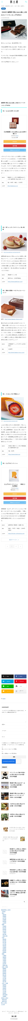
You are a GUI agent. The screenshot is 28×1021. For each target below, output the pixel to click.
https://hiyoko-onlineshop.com (16, 533)
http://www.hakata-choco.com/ (13, 319)
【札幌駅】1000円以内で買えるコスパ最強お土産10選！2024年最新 (18, 892)
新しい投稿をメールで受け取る (9, 753)
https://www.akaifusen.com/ (15, 281)
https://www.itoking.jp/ (14, 454)
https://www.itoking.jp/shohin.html (10, 421)
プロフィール (16, 1013)
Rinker (17, 135)
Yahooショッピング (15, 150)
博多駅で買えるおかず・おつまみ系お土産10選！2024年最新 (17, 785)
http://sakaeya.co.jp (13, 186)
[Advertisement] (14, 83)
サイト (3, 736)
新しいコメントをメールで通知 (9, 749)
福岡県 (4, 698)
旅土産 (14, 1016)
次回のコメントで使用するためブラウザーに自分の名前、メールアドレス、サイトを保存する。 (13, 743)
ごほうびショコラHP (21, 37)
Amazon (15, 141)
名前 (3, 724)
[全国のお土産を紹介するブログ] (14, 1)
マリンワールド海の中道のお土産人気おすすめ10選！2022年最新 (17, 774)
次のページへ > (14, 539)
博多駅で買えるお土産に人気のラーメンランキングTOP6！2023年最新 (17, 795)
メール (4, 730)
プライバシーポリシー (11, 1011)
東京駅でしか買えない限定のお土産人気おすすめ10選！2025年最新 (18, 850)
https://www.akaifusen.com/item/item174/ (12, 252)
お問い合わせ (20, 1011)
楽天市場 (15, 145)
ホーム (3, 1011)
